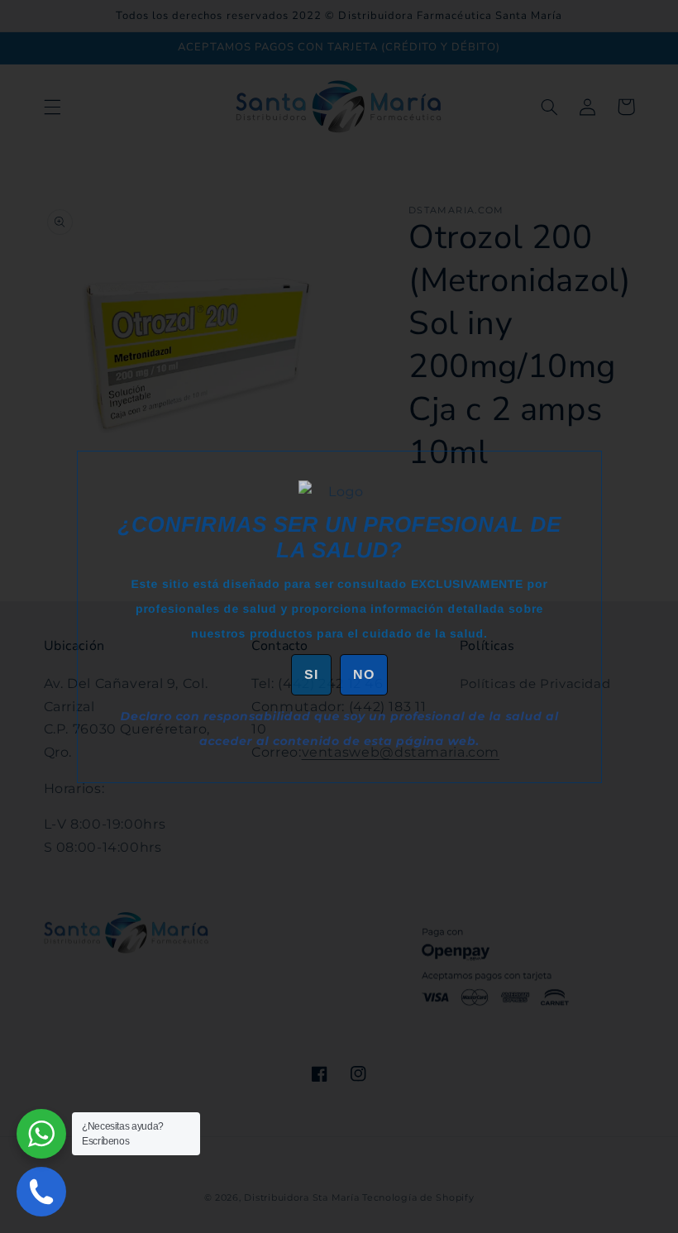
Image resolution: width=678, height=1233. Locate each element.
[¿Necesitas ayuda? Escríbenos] (41, 1134)
